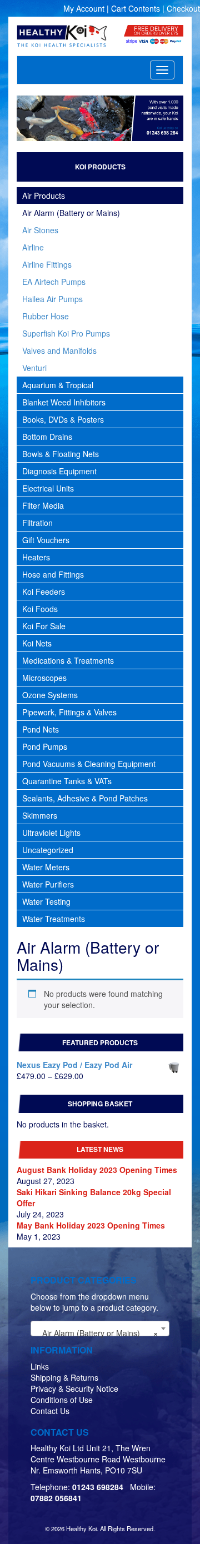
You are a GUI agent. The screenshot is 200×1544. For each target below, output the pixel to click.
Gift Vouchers (45, 539)
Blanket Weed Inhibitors (64, 402)
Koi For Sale (44, 625)
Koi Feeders (43, 591)
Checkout (183, 8)
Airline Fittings (47, 264)
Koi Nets (37, 643)
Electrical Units (48, 488)
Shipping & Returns (64, 1377)
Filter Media (43, 505)
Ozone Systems (50, 694)
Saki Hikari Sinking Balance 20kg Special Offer (94, 1197)
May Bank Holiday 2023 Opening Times (91, 1225)
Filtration (37, 522)
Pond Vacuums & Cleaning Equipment (89, 763)
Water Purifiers (48, 884)
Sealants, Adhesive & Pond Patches (85, 798)
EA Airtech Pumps (54, 281)
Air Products (43, 195)
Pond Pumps (44, 746)
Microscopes (44, 677)
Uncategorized (47, 849)
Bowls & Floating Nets (60, 453)
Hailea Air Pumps (52, 298)
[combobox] (100, 1328)
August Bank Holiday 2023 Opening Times (97, 1169)
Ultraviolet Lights (51, 832)
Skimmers (39, 815)
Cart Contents (135, 8)
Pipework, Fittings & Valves (69, 712)
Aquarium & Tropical (57, 384)
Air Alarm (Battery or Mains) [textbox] (97, 1333)
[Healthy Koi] (62, 36)
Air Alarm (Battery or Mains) (71, 212)
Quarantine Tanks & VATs (67, 780)
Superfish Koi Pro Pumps (66, 333)
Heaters (36, 557)
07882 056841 (56, 1497)
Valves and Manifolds (59, 350)
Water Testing (46, 901)
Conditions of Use (62, 1399)
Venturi (34, 367)
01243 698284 (97, 1486)
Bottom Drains (47, 436)
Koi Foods (40, 608)
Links (40, 1366)
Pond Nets (40, 729)
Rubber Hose (45, 316)
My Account (83, 8)
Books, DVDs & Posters (63, 419)
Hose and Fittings (53, 574)
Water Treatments (53, 918)
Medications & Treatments (68, 660)
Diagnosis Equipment (59, 471)
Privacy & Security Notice (74, 1388)
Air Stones (40, 229)
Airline (33, 247)
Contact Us (50, 1410)
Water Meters (45, 867)
